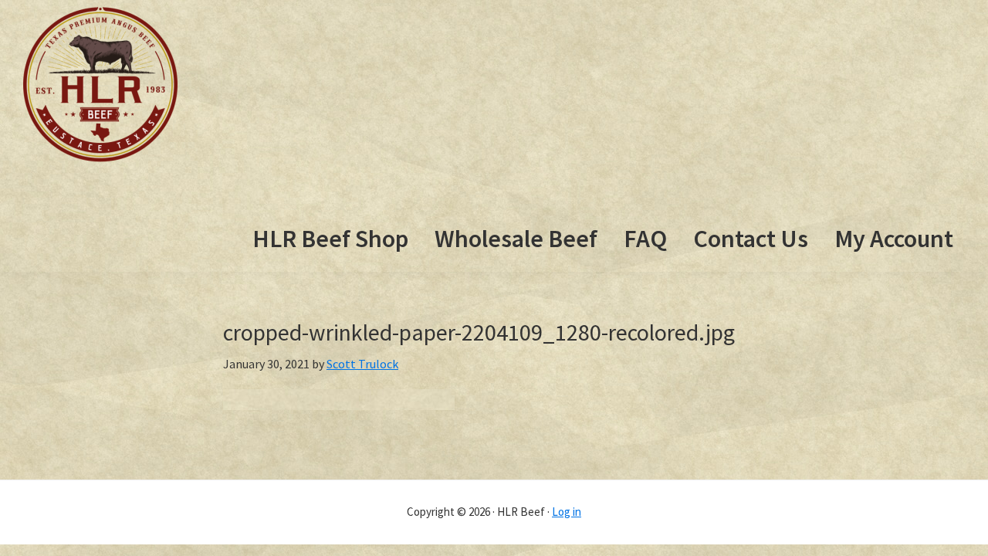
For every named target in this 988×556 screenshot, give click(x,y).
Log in (566, 511)
